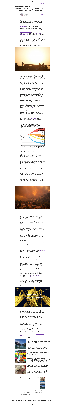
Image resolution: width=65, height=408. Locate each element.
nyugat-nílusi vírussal (34, 266)
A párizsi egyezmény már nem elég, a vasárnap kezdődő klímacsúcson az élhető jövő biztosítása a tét (38, 352)
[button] (24, 390)
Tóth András (28, 342)
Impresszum (13, 400)
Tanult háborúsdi (26, 3)
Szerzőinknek (50, 400)
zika (44, 250)
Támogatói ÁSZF (43, 400)
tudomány (25, 15)
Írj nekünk (32, 401)
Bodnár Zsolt (28, 354)
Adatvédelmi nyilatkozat (24, 400)
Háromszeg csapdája (39, 3)
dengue (40, 250)
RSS (47, 400)
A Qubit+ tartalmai (13, 3)
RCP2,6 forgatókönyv (32, 118)
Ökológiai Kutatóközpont (37, 275)
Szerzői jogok (18, 400)
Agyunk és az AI (45, 3)
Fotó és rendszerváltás (33, 3)
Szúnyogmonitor (33, 276)
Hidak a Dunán (49, 3)
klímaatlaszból (23, 26)
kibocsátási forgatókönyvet (28, 107)
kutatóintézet (29, 23)
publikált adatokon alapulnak (25, 90)
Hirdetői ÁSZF (39, 400)
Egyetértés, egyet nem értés (20, 3)
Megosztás (42, 14)
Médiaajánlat (34, 400)
